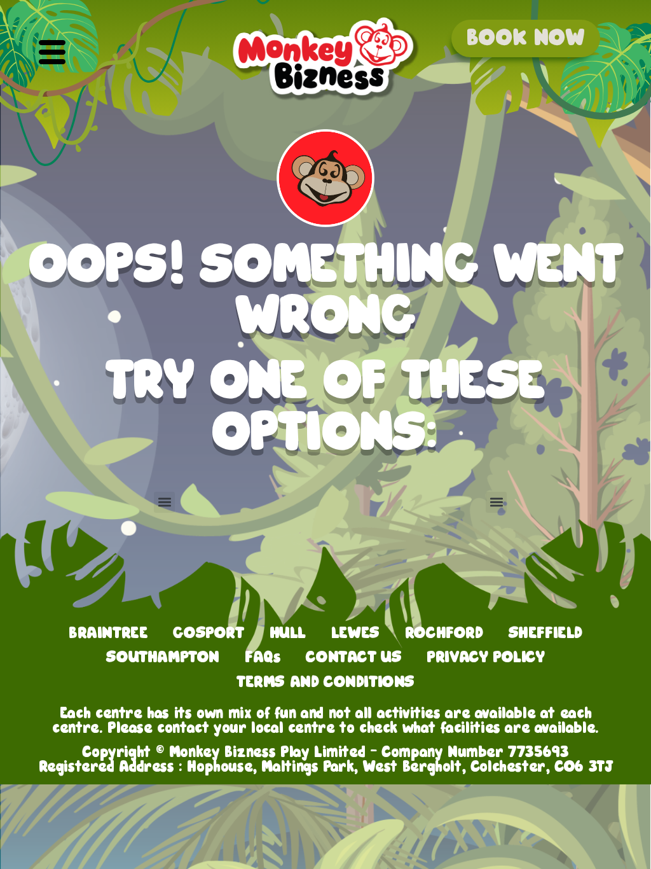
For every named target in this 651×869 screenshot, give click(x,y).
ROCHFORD (444, 633)
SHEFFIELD (545, 633)
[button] (52, 53)
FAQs (262, 657)
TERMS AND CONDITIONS (325, 682)
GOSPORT (208, 633)
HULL (288, 633)
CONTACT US (353, 657)
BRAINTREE (108, 633)
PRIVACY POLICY (485, 657)
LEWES (355, 633)
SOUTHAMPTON (162, 657)
